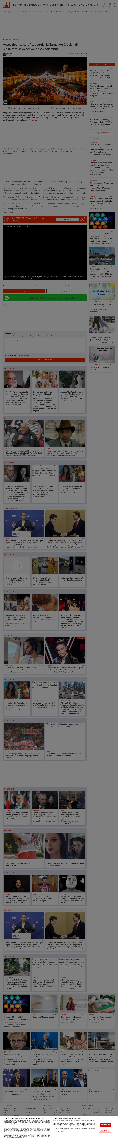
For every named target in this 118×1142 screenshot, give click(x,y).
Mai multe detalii (13, 1125)
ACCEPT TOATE (105, 1125)
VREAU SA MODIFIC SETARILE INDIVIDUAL (105, 1131)
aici (30, 1133)
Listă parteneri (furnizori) (59, 1131)
